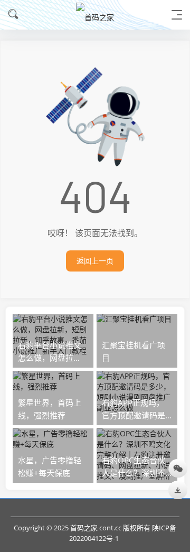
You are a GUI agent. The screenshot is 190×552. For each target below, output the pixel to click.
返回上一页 (95, 261)
